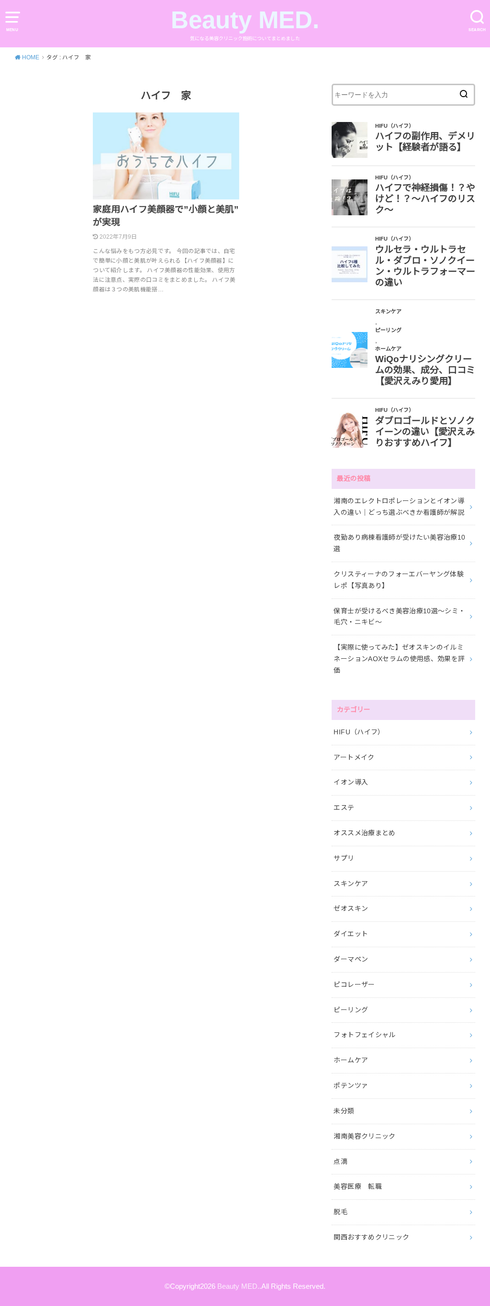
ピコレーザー (354, 984)
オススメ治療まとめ (364, 833)
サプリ (344, 858)
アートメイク (354, 757)
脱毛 (340, 1212)
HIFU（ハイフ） (359, 732)
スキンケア (351, 883)
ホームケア (351, 1060)
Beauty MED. (245, 19)
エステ (344, 807)
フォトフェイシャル (364, 1035)
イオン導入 (351, 782)
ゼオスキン (351, 908)
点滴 (340, 1161)
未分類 (344, 1111)
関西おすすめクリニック (371, 1237)
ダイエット (351, 934)
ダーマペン (351, 959)
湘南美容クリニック (364, 1136)
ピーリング (351, 1010)
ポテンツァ (351, 1085)
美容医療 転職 (357, 1186)
